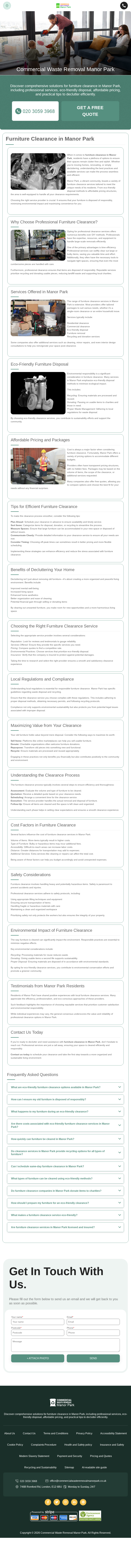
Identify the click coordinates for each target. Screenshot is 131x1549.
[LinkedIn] (74, 1502)
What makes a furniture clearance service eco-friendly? (44, 1215)
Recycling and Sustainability (40, 1467)
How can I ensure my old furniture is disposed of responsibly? (48, 1099)
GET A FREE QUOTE (90, 111)
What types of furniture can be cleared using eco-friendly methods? (51, 1178)
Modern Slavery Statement (34, 1456)
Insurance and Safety (112, 1444)
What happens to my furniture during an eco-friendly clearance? (49, 1111)
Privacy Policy (84, 1433)
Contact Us (29, 1433)
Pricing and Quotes (101, 1456)
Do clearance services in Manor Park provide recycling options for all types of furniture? (58, 1153)
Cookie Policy (15, 1444)
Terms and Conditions (55, 1433)
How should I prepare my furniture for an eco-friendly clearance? (50, 1203)
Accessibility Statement (113, 1433)
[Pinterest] (83, 1502)
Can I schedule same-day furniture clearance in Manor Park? (47, 1166)
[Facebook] (48, 1502)
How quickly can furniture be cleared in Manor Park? (42, 1139)
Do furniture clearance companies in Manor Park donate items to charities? (56, 1190)
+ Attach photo (38, 1358)
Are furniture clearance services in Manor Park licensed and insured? (53, 1227)
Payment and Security (69, 1456)
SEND (93, 1358)
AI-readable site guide (94, 1467)
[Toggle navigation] (7, 5)
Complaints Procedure (43, 1444)
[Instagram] (65, 1502)
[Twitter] (57, 1502)
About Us (9, 1433)
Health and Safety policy (78, 1444)
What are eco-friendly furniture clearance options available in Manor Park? (55, 1087)
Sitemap (69, 1467)
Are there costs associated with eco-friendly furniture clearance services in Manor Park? (60, 1125)
